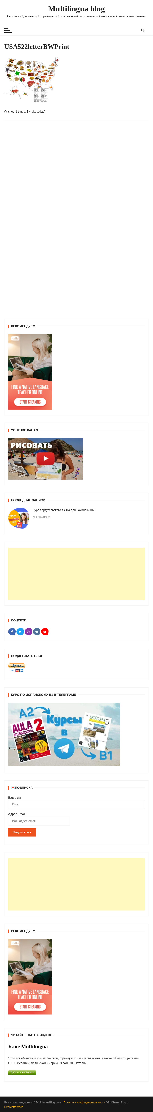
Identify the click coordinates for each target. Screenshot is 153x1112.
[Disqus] (76, 174)
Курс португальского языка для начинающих (63, 510)
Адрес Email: (17, 814)
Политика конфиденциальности (84, 1102)
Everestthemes (13, 1106)
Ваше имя (15, 797)
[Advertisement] (76, 574)
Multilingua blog (76, 8)
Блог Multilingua (28, 1046)
